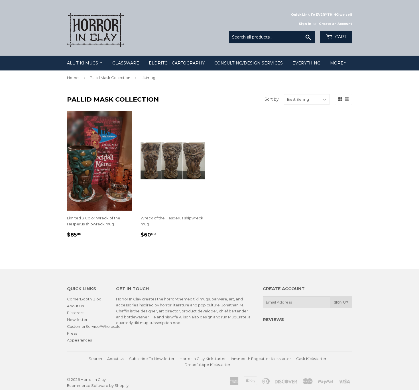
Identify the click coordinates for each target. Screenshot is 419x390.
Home (73, 77)
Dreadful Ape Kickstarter (207, 364)
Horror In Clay (93, 379)
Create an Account (335, 24)
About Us (75, 306)
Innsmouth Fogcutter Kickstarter (261, 358)
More (336, 63)
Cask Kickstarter (311, 358)
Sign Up (341, 302)
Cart (340, 36)
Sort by (272, 99)
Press (72, 333)
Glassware (125, 63)
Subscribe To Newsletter (151, 358)
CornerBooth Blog (84, 299)
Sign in (305, 24)
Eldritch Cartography (177, 63)
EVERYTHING (306, 63)
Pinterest (75, 312)
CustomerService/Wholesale (94, 326)
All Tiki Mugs (83, 63)
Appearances (79, 340)
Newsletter (77, 319)
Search (95, 358)
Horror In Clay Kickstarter (203, 358)
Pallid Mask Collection (110, 77)
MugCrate (237, 317)
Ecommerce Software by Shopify (98, 385)
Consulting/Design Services (248, 63)
